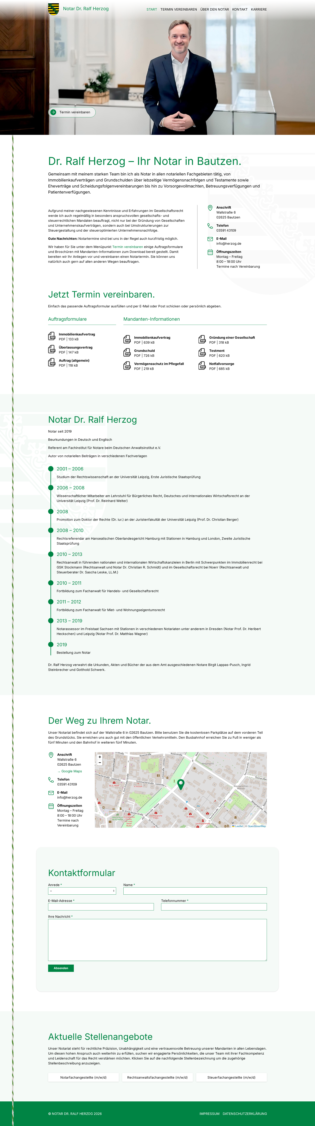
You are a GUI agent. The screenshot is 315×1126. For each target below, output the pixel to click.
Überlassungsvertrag (75, 347)
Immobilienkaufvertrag (77, 334)
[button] (180, 784)
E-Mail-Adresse (60, 901)
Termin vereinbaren (178, 9)
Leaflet (238, 826)
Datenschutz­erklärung (245, 1114)
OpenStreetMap (257, 826)
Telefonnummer (173, 901)
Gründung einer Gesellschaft (232, 337)
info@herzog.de (228, 243)
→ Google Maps (69, 771)
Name (128, 885)
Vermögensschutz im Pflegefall (159, 364)
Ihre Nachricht (59, 916)
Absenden (61, 968)
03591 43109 (226, 230)
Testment (217, 351)
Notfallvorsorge (221, 364)
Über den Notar (214, 9)
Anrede (54, 885)
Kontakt (240, 9)
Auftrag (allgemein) (74, 360)
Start (152, 9)
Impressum (209, 1114)
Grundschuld (144, 351)
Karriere (259, 9)
